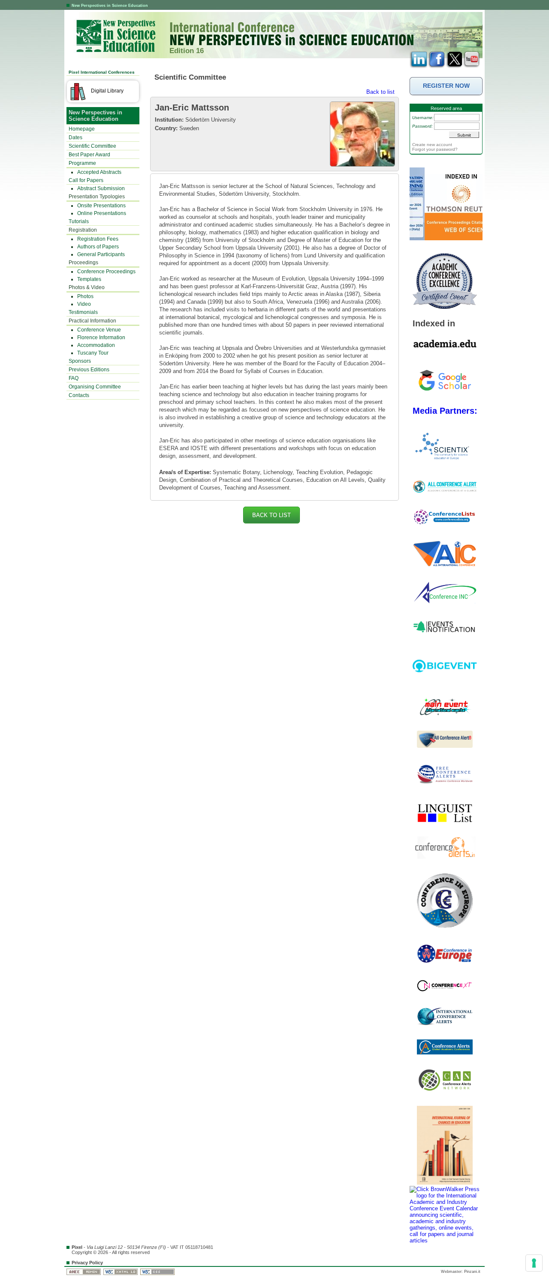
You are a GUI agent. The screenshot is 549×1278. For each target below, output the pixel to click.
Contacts (79, 395)
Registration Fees (97, 239)
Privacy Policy (87, 1262)
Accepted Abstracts (99, 172)
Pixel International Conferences (102, 72)
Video (84, 304)
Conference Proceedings (106, 272)
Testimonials (83, 312)
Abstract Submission (101, 188)
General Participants (101, 254)
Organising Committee (95, 387)
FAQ (73, 378)
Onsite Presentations (101, 206)
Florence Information (101, 337)
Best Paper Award (89, 155)
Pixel (77, 1247)
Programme (82, 163)
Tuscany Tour (93, 353)
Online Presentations (101, 213)
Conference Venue (99, 330)
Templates (89, 279)
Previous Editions (89, 370)
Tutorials (79, 221)
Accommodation (96, 345)
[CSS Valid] (158, 1271)
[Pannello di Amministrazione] (84, 1271)
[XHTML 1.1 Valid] (121, 1271)
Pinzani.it (472, 1271)
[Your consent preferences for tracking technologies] (534, 1263)
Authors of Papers (98, 247)
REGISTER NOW (446, 85)
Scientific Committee (92, 146)
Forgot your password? (435, 149)
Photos (85, 296)
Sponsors (80, 361)
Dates (75, 137)
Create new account (432, 144)
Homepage (82, 129)
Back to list (380, 92)
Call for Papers (86, 180)
